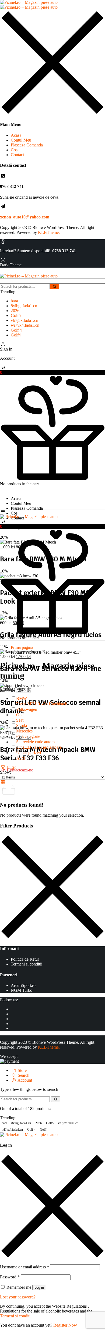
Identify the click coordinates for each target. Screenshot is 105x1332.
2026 (15, 310)
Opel (20, 714)
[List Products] (10, 782)
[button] (52, 370)
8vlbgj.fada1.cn (24, 305)
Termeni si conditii (26, 964)
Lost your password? (18, 1297)
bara (14, 301)
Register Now (65, 1325)
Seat (19, 720)
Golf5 (16, 315)
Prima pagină (22, 647)
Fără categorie (28, 736)
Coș (14, 150)
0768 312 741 (64, 250)
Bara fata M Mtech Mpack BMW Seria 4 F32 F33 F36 (48, 753)
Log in (39, 1287)
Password (10, 1277)
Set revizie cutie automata (38, 741)
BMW (21, 698)
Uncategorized (28, 752)
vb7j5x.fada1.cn (24, 320)
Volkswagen (26, 709)
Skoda (21, 725)
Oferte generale (19, 527)
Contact (17, 154)
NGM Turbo (21, 990)
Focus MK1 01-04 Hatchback (41, 704)
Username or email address (24, 1267)
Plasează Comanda (27, 145)
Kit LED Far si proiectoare (39, 747)
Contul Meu (21, 140)
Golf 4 (16, 330)
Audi (20, 758)
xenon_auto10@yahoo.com (24, 217)
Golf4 (16, 335)
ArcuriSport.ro (23, 985)
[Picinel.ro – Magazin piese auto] (29, 4)
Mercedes (24, 731)
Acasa (16, 135)
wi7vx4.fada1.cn (25, 325)
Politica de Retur (25, 959)
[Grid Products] (3, 782)
